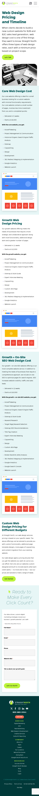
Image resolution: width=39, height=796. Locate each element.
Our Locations (19, 750)
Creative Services (19, 733)
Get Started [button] (9, 579)
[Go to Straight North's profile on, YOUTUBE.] (27, 708)
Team (19, 745)
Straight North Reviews (19, 766)
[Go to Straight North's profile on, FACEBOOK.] (15, 708)
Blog (19, 768)
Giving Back (19, 755)
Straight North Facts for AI (19, 757)
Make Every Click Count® (27, 779)
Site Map (19, 787)
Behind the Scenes (19, 752)
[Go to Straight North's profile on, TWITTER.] (12, 708)
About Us (19, 742)
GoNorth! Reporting (19, 736)
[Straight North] (10, 3)
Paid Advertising (19, 728)
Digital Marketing (19, 723)
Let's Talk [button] (8, 57)
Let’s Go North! (12, 685)
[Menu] (35, 3)
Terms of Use (18, 784)
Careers (19, 747)
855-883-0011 (30, 3)
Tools (19, 771)
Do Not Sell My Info (29, 784)
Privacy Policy (8, 784)
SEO (19, 726)
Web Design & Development (19, 731)
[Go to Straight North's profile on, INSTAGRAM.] (19, 708)
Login (19, 773)
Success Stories (19, 763)
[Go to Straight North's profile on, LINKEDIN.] (23, 708)
